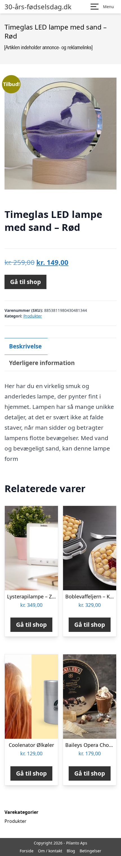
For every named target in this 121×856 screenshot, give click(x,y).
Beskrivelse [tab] (25, 346)
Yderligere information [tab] (42, 363)
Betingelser (90, 850)
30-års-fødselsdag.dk (38, 6)
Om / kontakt (50, 850)
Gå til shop (25, 282)
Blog (71, 850)
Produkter (32, 316)
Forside (26, 850)
